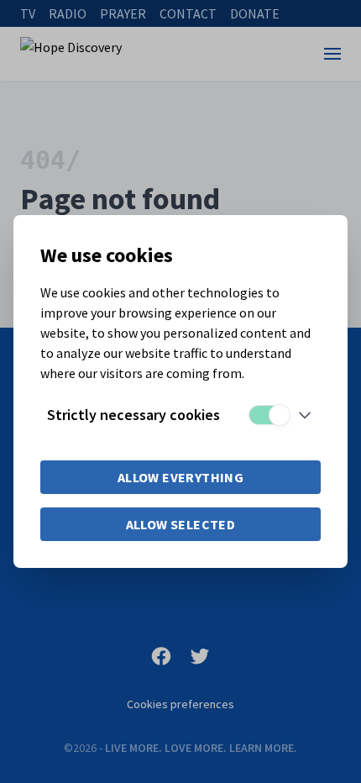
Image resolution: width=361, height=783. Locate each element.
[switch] (269, 415)
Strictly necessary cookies (133, 414)
